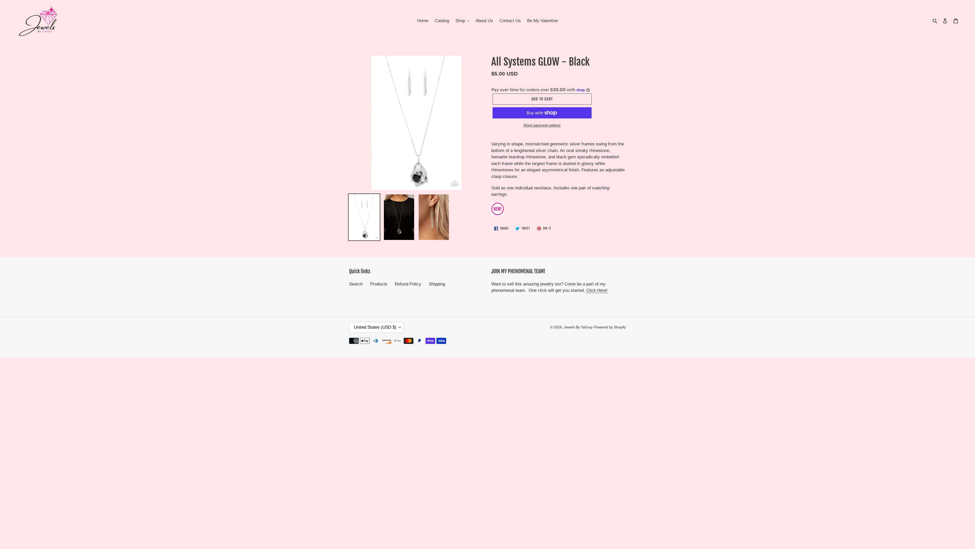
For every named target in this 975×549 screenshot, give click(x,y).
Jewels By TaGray (578, 327)
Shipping (437, 284)
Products (378, 284)
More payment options (542, 125)
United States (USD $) (375, 327)
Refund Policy (408, 284)
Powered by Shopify (610, 327)
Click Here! (597, 290)
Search (356, 284)
